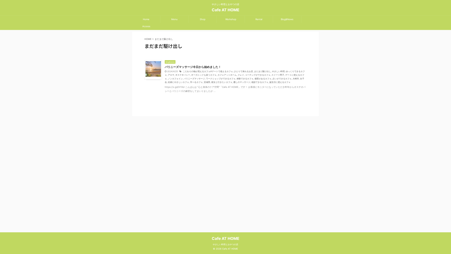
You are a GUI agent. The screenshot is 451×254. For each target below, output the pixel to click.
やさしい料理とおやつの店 (225, 244)
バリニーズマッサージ (194, 78)
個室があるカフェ (263, 78)
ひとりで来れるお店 (243, 71)
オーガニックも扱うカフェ (204, 75)
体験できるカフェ (245, 78)
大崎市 (296, 78)
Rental (258, 19)
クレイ (241, 75)
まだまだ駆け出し (262, 71)
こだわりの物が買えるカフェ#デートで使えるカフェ (208, 71)
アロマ (171, 75)
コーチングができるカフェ (257, 75)
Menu (174, 19)
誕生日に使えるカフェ (280, 82)
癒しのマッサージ (241, 82)
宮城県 (207, 82)
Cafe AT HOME (225, 10)
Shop (202, 19)
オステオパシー (182, 75)
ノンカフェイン (175, 78)
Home (146, 19)
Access (146, 26)
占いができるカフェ (282, 78)
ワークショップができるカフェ (221, 78)
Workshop (230, 19)
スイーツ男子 (277, 75)
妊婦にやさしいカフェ (178, 82)
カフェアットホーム (227, 75)
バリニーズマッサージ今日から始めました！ (193, 67)
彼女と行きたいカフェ (221, 82)
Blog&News (287, 19)
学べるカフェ (196, 82)
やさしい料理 (278, 71)
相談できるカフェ (259, 82)
